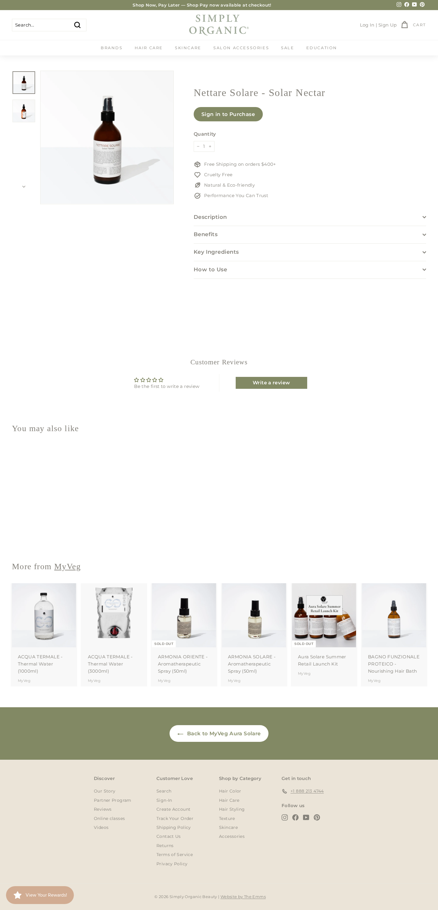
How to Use (210, 269)
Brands (112, 47)
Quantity (205, 134)
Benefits (206, 234)
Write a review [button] (271, 383)
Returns (165, 845)
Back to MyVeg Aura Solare (223, 733)
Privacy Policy (171, 863)
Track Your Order (174, 818)
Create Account (173, 809)
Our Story (104, 791)
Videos (101, 827)
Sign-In (164, 800)
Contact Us (168, 836)
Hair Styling (232, 809)
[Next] (24, 185)
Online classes (109, 818)
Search (163, 791)
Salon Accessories (241, 47)
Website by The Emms (243, 896)
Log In (367, 25)
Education (321, 47)
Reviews (103, 809)
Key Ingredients (216, 252)
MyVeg (24, 535)
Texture (227, 818)
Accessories (232, 836)
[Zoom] (107, 137)
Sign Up (387, 25)
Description (210, 217)
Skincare (188, 47)
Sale (287, 47)
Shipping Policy (173, 827)
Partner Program (112, 800)
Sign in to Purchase (228, 114)
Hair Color (230, 791)
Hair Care (149, 47)
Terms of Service (174, 854)
